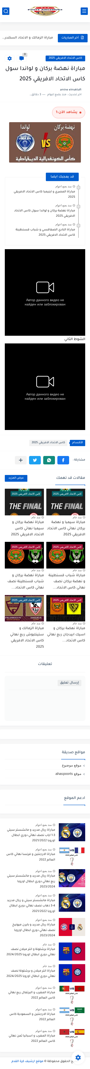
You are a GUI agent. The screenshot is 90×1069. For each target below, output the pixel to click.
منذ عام (77, 517)
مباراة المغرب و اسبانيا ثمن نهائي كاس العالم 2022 (32, 1038)
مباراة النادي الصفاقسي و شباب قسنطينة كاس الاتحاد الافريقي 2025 (45, 232)
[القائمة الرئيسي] (84, 11)
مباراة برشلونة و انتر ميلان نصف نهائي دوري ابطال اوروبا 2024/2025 (30, 952)
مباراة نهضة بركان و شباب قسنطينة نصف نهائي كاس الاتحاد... (25, 582)
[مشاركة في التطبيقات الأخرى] (21, 460)
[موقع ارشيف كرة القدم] (45, 11)
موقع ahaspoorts (68, 774)
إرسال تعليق (69, 683)
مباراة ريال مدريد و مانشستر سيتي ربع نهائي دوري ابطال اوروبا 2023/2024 (31, 881)
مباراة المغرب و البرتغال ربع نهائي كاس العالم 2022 (31, 995)
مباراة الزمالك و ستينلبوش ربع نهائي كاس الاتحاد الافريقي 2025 (27, 638)
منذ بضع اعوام (63, 186)
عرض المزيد (16, 478)
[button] (63, 460)
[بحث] (5, 11)
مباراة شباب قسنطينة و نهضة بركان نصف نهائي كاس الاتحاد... (66, 582)
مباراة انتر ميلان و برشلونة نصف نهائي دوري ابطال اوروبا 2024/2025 (30, 973)
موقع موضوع (71, 765)
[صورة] (72, 832)
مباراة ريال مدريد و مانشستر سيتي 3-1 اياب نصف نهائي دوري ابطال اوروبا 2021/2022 (31, 836)
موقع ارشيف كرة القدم (27, 1061)
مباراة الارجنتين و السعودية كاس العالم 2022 (32, 1017)
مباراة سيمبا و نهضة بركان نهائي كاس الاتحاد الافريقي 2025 (66, 529)
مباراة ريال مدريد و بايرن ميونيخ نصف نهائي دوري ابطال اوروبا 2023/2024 (33, 930)
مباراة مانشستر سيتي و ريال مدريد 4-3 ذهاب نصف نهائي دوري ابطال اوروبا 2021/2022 (31, 906)
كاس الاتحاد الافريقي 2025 (65, 58)
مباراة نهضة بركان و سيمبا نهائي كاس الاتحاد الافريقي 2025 (27, 529)
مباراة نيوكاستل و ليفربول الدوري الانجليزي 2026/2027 (27, 39)
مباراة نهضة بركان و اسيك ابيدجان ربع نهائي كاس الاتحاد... (66, 635)
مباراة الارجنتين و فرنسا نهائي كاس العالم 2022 (30, 857)
